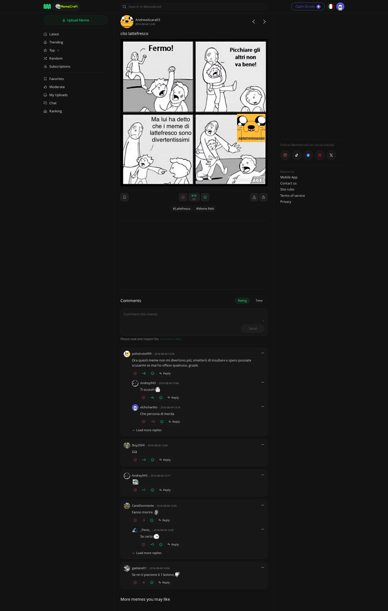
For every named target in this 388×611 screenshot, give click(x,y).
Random (56, 58)
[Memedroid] (47, 6)
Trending (56, 42)
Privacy (285, 201)
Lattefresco (182, 208)
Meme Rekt (206, 208)
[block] (263, 197)
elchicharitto (148, 407)
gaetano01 (139, 568)
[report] (254, 197)
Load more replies (148, 430)
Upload (77, 20)
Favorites (56, 78)
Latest (54, 34)
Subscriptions (59, 66)
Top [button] (52, 50)
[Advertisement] (310, 75)
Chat (53, 103)
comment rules (169, 339)
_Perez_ (145, 530)
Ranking (55, 111)
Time (259, 300)
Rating (242, 300)
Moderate (57, 86)
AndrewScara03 (147, 19)
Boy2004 (138, 445)
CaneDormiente (143, 506)
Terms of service (292, 195)
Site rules (287, 189)
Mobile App (288, 177)
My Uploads (58, 95)
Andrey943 (148, 383)
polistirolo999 (141, 354)
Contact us (288, 183)
